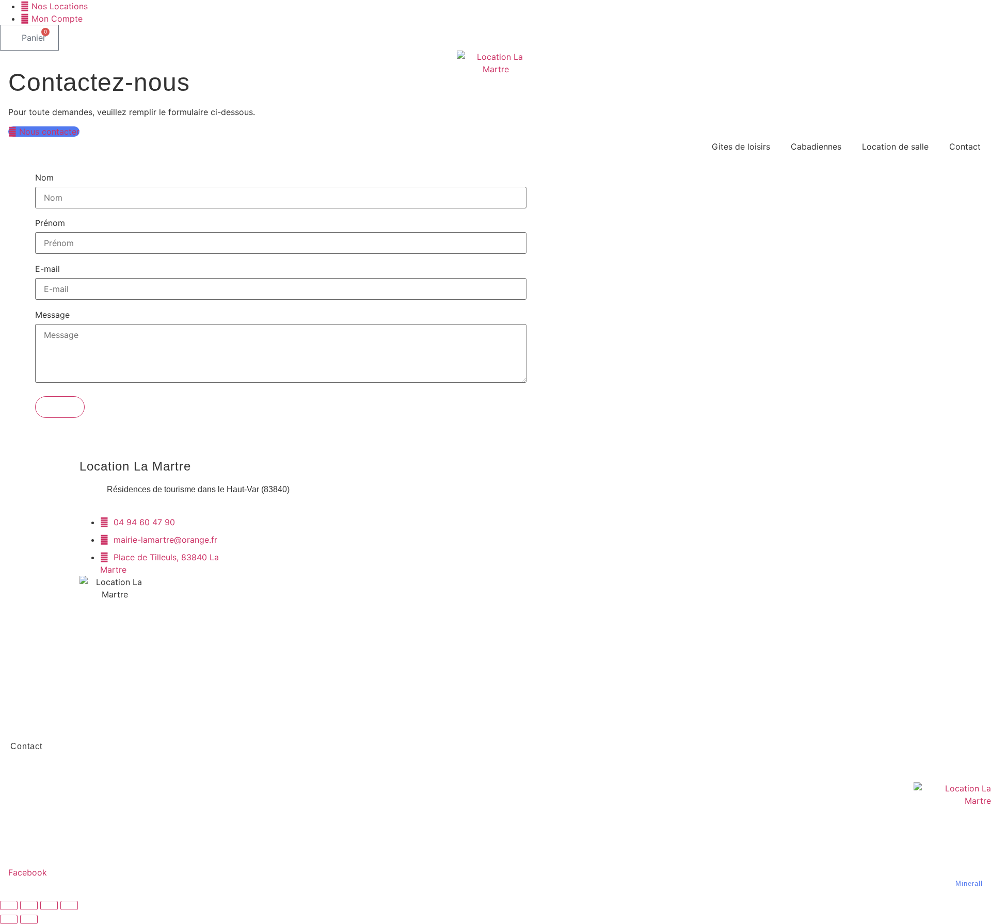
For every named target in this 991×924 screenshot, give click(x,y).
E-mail (47, 269)
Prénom (50, 223)
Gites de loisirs (741, 146)
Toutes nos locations (619, 770)
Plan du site (35, 698)
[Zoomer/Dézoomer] (9, 905)
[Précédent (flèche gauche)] (9, 919)
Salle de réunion (522, 770)
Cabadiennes (816, 146)
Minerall (969, 883)
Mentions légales (45, 675)
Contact (965, 146)
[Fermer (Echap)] (69, 905)
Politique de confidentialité (66, 722)
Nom (44, 178)
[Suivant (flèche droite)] (29, 919)
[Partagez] (49, 905)
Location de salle (895, 146)
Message (52, 315)
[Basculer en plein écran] (29, 905)
